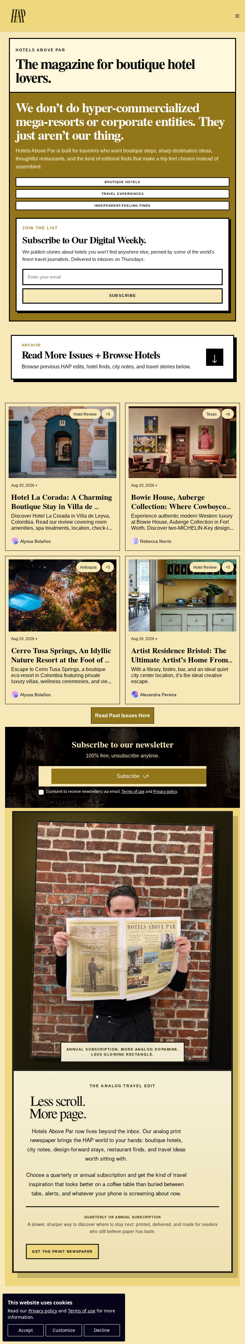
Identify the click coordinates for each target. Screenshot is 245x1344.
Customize (64, 1330)
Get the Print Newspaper (62, 1251)
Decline (102, 1330)
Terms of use (81, 1311)
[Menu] (237, 15)
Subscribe (128, 776)
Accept (26, 1330)
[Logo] (18, 16)
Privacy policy (42, 1311)
